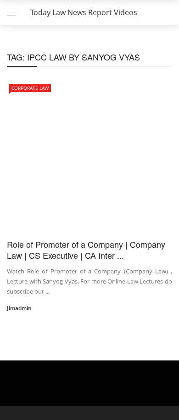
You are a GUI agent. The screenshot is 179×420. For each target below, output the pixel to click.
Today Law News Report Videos (83, 12)
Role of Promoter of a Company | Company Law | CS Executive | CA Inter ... (86, 249)
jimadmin (19, 308)
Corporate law (30, 88)
